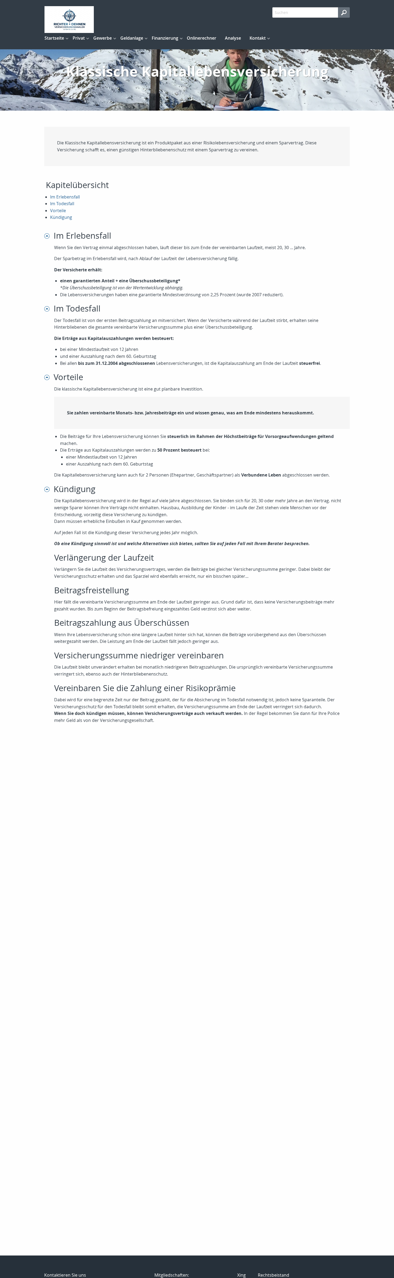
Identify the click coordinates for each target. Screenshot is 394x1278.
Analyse (233, 38)
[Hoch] (49, 235)
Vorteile (58, 210)
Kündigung (61, 217)
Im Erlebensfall (65, 197)
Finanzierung (165, 38)
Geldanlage (131, 38)
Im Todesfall (62, 204)
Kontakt (258, 38)
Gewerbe (102, 38)
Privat (79, 38)
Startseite (54, 38)
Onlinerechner (201, 38)
